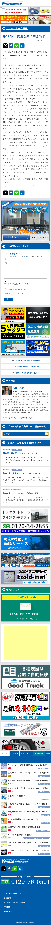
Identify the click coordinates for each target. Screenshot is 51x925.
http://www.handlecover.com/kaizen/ (18, 186)
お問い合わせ (9, 911)
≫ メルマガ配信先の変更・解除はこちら (25, 619)
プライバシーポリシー (12, 894)
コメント (14, 753)
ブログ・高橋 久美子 (17, 28)
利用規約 (26, 256)
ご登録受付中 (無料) (25, 597)
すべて (5, 753)
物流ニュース (26, 753)
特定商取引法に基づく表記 (14, 902)
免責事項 (7, 898)
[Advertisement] (25, 643)
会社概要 (7, 907)
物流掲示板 (39, 753)
